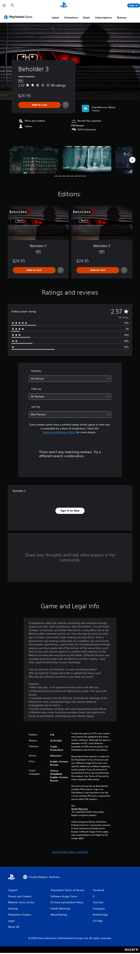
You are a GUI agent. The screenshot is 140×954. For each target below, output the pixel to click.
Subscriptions (103, 17)
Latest (55, 17)
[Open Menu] (4, 5)
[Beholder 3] (33, 160)
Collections (71, 17)
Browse (121, 17)
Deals (86, 17)
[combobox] (70, 379)
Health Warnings (79, 808)
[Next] (132, 160)
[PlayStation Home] (63, 5)
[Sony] (131, 952)
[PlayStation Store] (19, 17)
